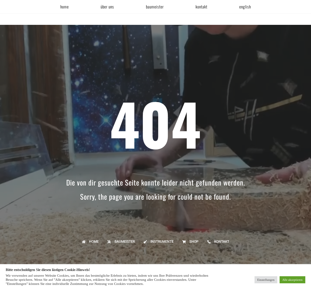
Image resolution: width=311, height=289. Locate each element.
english (245, 7)
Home (64, 7)
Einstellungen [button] (266, 279)
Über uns (107, 7)
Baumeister (155, 7)
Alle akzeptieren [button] (292, 279)
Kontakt (201, 7)
